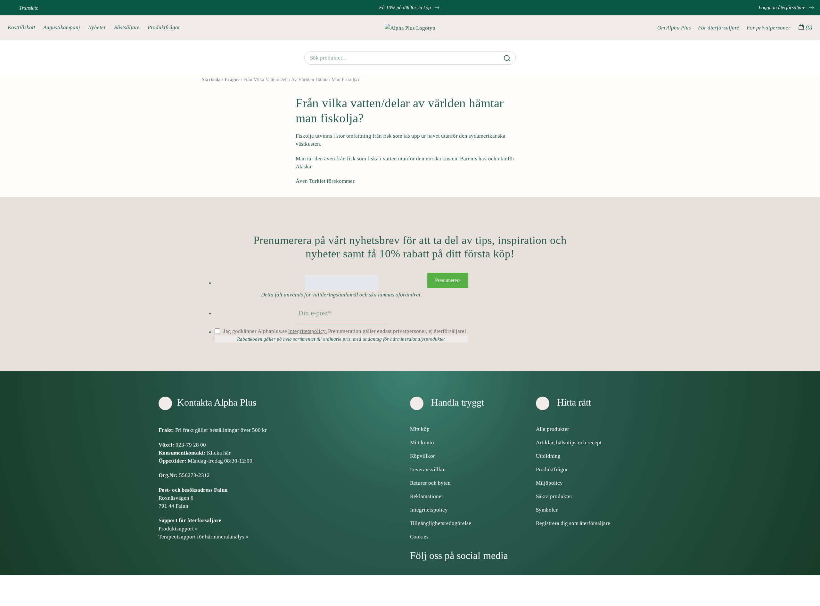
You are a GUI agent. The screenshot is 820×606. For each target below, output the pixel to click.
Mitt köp (420, 429)
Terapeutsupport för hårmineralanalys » (204, 537)
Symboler (547, 510)
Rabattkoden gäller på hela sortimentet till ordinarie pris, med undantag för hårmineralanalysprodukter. (341, 339)
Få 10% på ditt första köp (405, 7)
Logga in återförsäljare (782, 7)
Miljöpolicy (549, 483)
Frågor (232, 79)
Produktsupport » (178, 529)
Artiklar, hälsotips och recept (569, 443)
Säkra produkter (554, 496)
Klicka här (219, 453)
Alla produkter (552, 429)
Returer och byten (430, 483)
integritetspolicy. (307, 331)
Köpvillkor (422, 456)
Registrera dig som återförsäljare (573, 523)
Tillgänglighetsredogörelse (440, 523)
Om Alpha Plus (674, 28)
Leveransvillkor (428, 469)
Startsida (211, 79)
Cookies (419, 537)
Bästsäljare (127, 27)
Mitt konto (422, 443)
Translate (28, 8)
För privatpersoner (769, 28)
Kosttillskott (21, 27)
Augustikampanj (61, 27)
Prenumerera (448, 280)
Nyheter (97, 27)
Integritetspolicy (429, 510)
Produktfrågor (164, 27)
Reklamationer (426, 496)
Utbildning (548, 456)
